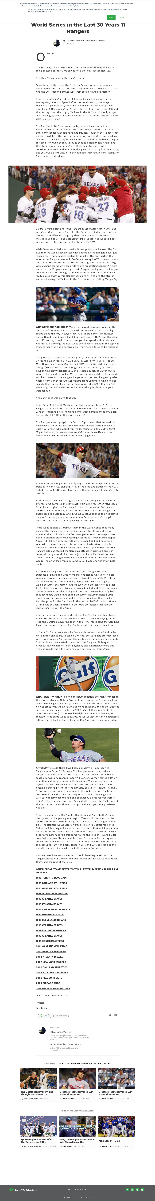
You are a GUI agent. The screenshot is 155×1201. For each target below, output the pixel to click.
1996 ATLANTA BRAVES (49, 925)
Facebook (41, 1008)
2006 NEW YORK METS (49, 977)
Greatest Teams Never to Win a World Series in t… (76, 1093)
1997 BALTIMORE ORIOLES (51, 930)
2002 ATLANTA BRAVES (49, 956)
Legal (85, 1189)
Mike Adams (67, 1146)
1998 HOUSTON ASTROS (50, 941)
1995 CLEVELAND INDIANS (51, 920)
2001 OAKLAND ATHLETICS (51, 946)
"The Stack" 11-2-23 (109, 1141)
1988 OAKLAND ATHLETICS (51, 883)
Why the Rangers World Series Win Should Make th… (77, 1140)
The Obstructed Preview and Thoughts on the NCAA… (37, 1093)
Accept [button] (111, 17)
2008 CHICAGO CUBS (48, 983)
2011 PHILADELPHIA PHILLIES (53, 988)
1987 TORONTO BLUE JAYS (51, 877)
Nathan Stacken (107, 1146)
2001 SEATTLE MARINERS (51, 951)
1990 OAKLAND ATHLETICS (51, 888)
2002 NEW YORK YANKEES (51, 962)
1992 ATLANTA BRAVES (49, 898)
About (69, 1189)
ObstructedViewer (73, 40)
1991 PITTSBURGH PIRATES (52, 893)
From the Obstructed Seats (93, 40)
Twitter (40, 1002)
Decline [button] (121, 17)
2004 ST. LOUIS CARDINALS (52, 972)
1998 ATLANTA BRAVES (49, 935)
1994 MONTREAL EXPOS (50, 914)
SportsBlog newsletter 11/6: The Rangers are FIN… (36, 1140)
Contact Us (78, 1189)
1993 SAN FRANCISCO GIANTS (53, 909)
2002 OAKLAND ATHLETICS (52, 967)
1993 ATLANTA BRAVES (49, 904)
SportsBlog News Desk (33, 1146)
